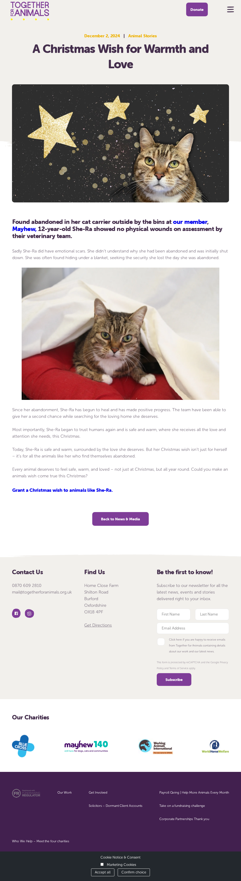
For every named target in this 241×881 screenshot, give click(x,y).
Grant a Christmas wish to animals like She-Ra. (62, 490)
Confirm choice (133, 872)
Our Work (64, 792)
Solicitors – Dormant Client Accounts (115, 806)
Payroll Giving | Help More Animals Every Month (194, 792)
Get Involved (98, 792)
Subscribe (174, 679)
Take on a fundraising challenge (182, 806)
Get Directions (98, 625)
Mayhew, (24, 229)
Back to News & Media (120, 519)
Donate (197, 9)
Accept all (103, 872)
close (236, 4)
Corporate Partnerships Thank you (184, 819)
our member (190, 222)
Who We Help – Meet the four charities (40, 841)
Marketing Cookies (121, 865)
